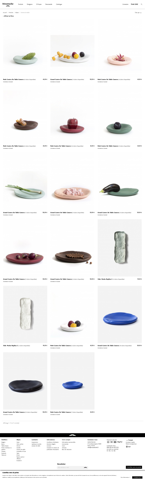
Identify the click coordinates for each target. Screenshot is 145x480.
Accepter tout (137, 477)
